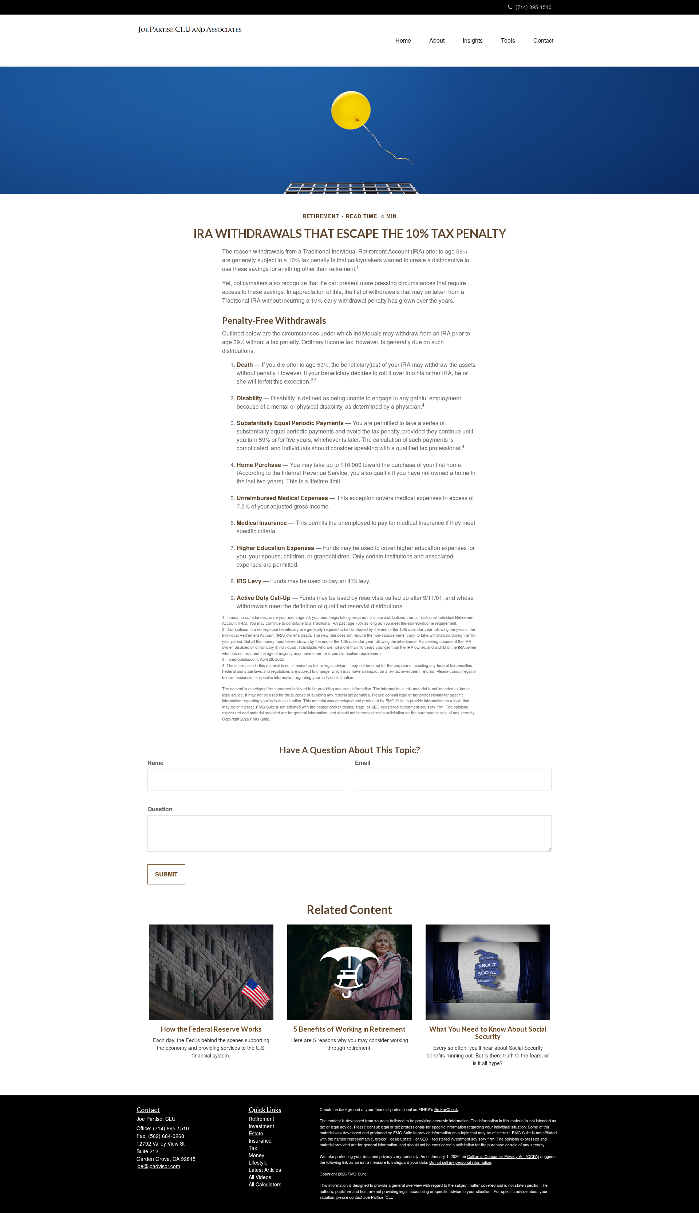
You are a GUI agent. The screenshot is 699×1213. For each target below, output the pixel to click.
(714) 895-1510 (534, 7)
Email (362, 763)
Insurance (260, 1140)
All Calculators (265, 1184)
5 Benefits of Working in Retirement (349, 1029)
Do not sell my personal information (460, 1162)
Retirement (261, 1118)
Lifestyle (258, 1162)
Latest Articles (265, 1169)
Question (160, 809)
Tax (253, 1147)
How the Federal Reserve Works (211, 1029)
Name (155, 763)
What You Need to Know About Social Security (487, 1033)
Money (256, 1155)
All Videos (260, 1177)
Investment (261, 1126)
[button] (437, 40)
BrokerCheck (446, 1109)
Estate (256, 1133)
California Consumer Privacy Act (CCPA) (503, 1156)
